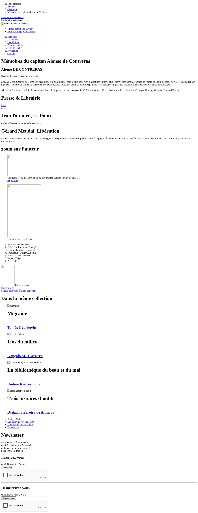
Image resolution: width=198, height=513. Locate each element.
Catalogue (12, 9)
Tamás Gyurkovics (22, 327)
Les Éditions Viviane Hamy (20, 421)
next (3, 108)
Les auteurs (13, 39)
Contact (11, 53)
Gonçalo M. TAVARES (25, 356)
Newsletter (12, 50)
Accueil (11, 6)
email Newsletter (9, 464)
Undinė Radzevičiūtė (23, 384)
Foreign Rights (14, 48)
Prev (3, 105)
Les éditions (13, 42)
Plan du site (13, 427)
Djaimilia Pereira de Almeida (30, 412)
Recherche (6, 20)
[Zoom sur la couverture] (24, 236)
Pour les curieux (15, 45)
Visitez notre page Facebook (21, 31)
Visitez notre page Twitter (19, 28)
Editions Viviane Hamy (12, 17)
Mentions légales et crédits (20, 424)
